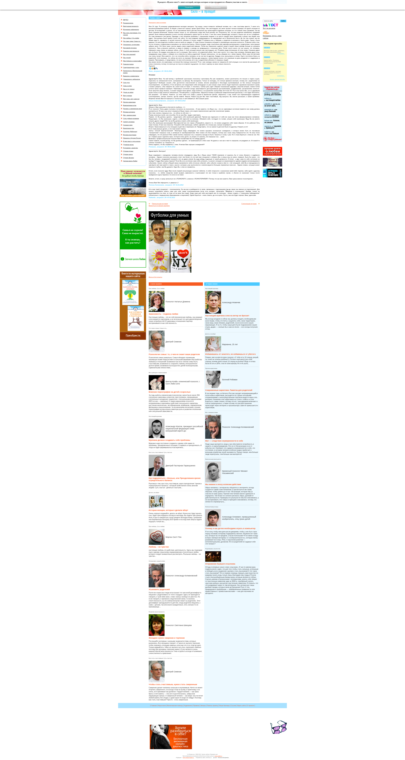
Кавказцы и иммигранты (131, 76)
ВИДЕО (125, 20)
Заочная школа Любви (130, 161)
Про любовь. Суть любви (156, 288)
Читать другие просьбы (277, 79)
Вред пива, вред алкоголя (131, 99)
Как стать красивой (129, 54)
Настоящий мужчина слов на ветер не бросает (227, 316)
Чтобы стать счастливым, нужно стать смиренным (173, 684)
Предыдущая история (160, 204)
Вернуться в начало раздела (159, 206)
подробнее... (281, 53)
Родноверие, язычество (212, 549)
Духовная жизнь (128, 145)
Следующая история (248, 204)
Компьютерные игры (211, 507)
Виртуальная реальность (213, 459)
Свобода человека (128, 122)
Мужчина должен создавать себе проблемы (169, 440)
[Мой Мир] (155, 68)
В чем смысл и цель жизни (131, 141)
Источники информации (131, 29)
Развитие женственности (156, 612)
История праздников (129, 135)
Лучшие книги (128, 154)
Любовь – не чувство (159, 547)
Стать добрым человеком (131, 118)
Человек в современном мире (132, 109)
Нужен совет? (155, 18)
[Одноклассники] (152, 68)
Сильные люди (127, 125)
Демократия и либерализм (131, 79)
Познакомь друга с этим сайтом (272, 36)
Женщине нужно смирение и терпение (167, 638)
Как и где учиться (128, 89)
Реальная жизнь (128, 23)
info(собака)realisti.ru (188, 757)
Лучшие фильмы (128, 158)
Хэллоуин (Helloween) (130, 131)
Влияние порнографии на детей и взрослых (169, 392)
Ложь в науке (127, 86)
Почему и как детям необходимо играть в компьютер (230, 528)
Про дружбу (127, 58)
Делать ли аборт (154, 492)
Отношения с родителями (157, 561)
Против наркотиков (211, 368)
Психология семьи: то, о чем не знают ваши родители (174, 354)
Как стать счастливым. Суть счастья (160, 452)
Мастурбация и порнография (158, 372)
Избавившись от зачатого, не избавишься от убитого (230, 354)
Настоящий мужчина (155, 416)
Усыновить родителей (159, 589)
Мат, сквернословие (211, 412)
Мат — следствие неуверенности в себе (224, 441)
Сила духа (126, 82)
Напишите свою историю (157, 22)
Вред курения (127, 96)
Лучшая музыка (128, 151)
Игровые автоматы (129, 112)
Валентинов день (128, 128)
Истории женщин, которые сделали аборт (168, 510)
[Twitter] (150, 68)
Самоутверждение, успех (131, 67)
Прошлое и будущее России (132, 138)
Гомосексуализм (128, 64)
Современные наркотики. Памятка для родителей (228, 390)
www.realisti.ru (218, 756)
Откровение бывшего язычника (220, 564)
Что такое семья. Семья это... (158, 328)
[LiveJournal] (157, 68)
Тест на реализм (269, 28)
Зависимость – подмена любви (163, 314)
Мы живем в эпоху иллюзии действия (223, 484)
